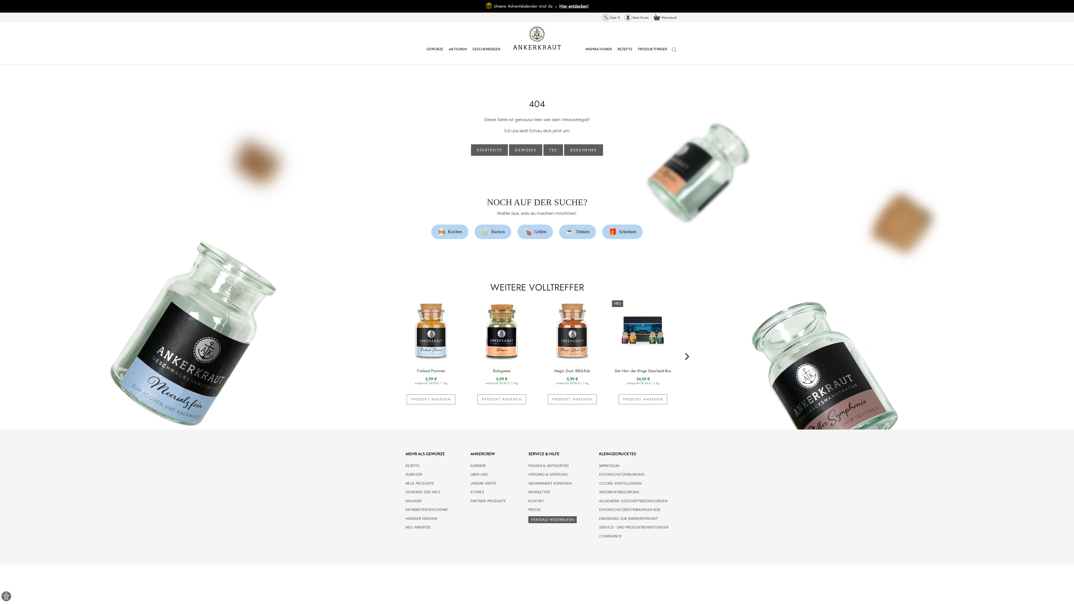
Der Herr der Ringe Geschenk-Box (643, 371)
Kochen (450, 231)
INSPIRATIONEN (599, 53)
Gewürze (525, 150)
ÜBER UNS (479, 474)
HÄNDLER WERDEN (421, 518)
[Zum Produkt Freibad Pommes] (431, 330)
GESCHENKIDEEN (486, 53)
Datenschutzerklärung (622, 474)
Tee (553, 150)
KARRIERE (478, 465)
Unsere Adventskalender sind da (526, 6)
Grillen (535, 231)
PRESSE (534, 509)
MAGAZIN (413, 501)
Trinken (578, 231)
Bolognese (501, 371)
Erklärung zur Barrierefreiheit (628, 518)
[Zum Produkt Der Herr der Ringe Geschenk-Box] (643, 330)
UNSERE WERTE (483, 483)
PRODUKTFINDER (652, 53)
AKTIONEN (458, 53)
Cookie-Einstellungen (620, 483)
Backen (493, 231)
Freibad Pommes (431, 371)
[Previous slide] (387, 356)
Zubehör (414, 474)
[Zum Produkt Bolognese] (502, 330)
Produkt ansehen (431, 399)
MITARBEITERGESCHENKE (427, 509)
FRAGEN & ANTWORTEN (548, 465)
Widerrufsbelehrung (619, 492)
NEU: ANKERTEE (418, 527)
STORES (477, 492)
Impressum (609, 465)
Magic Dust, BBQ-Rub (572, 371)
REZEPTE (625, 53)
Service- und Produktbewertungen (633, 527)
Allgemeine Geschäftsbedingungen (633, 501)
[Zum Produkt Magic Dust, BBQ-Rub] (572, 330)
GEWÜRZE (435, 53)
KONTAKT (536, 501)
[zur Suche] (674, 52)
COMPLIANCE (610, 536)
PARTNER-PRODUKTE (488, 501)
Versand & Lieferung (548, 474)
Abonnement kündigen (550, 483)
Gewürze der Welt (423, 492)
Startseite (489, 150)
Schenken (623, 231)
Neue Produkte (420, 483)
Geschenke (583, 150)
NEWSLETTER (539, 492)
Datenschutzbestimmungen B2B (629, 509)
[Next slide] (686, 356)
